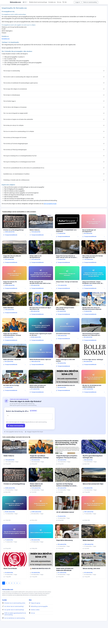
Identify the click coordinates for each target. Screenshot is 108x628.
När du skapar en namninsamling (11, 70)
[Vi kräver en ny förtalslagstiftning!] (14, 225)
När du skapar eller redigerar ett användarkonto (15, 89)
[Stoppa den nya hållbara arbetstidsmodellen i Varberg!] (14, 330)
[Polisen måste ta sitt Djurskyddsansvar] (41, 252)
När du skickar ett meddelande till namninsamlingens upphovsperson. (20, 83)
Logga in (77, 2)
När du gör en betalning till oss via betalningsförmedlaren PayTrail (19, 155)
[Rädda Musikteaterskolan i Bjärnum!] (41, 355)
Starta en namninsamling (90, 2)
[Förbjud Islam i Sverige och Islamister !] (67, 278)
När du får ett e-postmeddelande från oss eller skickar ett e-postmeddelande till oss (23, 167)
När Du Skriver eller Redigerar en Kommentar (15, 107)
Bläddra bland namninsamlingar (38, 2)
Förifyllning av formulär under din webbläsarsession (16, 180)
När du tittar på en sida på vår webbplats (13, 125)
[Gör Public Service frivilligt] (14, 381)
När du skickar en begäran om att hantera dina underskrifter (18, 119)
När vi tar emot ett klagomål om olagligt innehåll (15, 113)
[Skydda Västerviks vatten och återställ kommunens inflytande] (93, 304)
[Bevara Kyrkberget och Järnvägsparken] (93, 226)
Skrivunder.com (15, 2)
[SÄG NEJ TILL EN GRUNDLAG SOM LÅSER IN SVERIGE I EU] (93, 382)
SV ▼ (25, 2)
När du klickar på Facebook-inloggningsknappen (15, 143)
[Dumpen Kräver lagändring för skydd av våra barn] (41, 330)
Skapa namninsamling (16, 425)
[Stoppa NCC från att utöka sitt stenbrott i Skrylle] (14, 252)
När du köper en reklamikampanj (11, 95)
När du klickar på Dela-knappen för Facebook (14, 137)
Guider (4, 600)
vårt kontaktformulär (50, 203)
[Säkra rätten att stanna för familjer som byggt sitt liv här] (93, 252)
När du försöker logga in (9, 101)
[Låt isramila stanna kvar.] (67, 329)
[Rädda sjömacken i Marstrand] (14, 355)
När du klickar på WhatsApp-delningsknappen (15, 149)
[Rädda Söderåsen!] (14, 303)
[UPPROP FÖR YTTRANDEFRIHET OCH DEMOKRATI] (67, 226)
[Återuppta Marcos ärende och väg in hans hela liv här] (41, 304)
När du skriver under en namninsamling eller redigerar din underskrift (20, 76)
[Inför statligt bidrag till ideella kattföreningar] (67, 304)
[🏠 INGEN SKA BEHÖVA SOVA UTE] (67, 381)
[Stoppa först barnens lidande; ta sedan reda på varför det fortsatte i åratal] (67, 252)
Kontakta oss (52, 2)
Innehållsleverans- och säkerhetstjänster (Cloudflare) (16, 174)
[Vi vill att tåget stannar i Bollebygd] (93, 355)
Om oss (59, 2)
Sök (65, 2)
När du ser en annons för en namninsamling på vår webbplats (18, 131)
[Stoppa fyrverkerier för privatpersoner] (14, 278)
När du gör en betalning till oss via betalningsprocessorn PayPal (19, 161)
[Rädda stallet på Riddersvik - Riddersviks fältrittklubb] (41, 382)
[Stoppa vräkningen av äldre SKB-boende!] (67, 356)
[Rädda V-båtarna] (41, 225)
